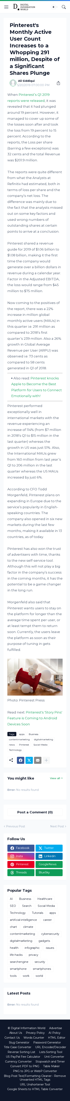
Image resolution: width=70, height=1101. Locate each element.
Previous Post (15, 826)
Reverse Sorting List (21, 1052)
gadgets (44, 941)
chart (13, 927)
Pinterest (24, 744)
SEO (13, 906)
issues (50, 948)
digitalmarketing (43, 739)
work (26, 976)
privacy (33, 955)
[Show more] (46, 760)
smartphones (42, 969)
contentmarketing (19, 739)
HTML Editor (56, 1037)
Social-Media (40, 744)
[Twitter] (29, 760)
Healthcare (44, 899)
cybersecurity (50, 934)
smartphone (18, 969)
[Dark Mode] (54, 7)
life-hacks (16, 955)
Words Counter (34, 1037)
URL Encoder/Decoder (50, 1047)
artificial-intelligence (23, 920)
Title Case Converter (17, 1047)
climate (28, 927)
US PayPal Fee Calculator (23, 1056)
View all (55, 778)
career (47, 920)
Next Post (57, 826)
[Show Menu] (6, 7)
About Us (15, 1033)
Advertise (55, 1028)
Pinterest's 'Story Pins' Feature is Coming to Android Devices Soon (34, 718)
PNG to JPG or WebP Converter (35, 1071)
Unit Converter (54, 1056)
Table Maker (51, 1066)
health (14, 948)
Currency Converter (18, 1061)
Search (27, 906)
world (39, 976)
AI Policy (54, 1033)
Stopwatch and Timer (50, 1061)
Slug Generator (19, 1042)
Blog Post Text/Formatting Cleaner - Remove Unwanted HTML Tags (35, 1078)
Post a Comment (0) (35, 812)
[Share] (57, 83)
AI (11, 899)
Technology (15, 749)
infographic (32, 948)
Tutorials (37, 913)
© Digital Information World (26, 1028)
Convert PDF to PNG (24, 1066)
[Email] (37, 760)
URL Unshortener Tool (35, 1084)
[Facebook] (20, 760)
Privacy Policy (35, 1033)
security (40, 962)
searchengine (19, 962)
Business (33, 734)
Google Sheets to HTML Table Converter (35, 1089)
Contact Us (12, 1037)
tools (13, 976)
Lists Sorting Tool (50, 1052)
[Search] (64, 7)
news (12, 744)
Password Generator (47, 1042)
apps (21, 734)
